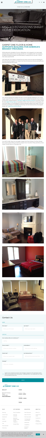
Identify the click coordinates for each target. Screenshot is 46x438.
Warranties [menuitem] (26, 422)
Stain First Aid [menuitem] (27, 414)
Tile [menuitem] (3, 423)
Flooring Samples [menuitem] (15, 415)
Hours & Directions (6, 396)
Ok (37, 434)
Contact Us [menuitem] (38, 418)
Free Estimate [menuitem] (5, 425)
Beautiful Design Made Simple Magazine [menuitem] (16, 420)
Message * (4, 361)
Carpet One (4, 20)
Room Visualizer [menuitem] (16, 412)
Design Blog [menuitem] (16, 424)
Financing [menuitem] (4, 427)
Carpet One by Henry (11, 101)
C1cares (15, 20)
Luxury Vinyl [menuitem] (4, 414)
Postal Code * (5, 353)
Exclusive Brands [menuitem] (26, 427)
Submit (23, 380)
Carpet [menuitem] (3, 419)
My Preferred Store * (28, 353)
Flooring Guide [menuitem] (27, 416)
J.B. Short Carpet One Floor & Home (26, 100)
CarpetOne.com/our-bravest (14, 106)
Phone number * (5, 345)
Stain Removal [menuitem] (27, 412)
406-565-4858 (27, 6)
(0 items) (43, 2)
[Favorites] (41, 2)
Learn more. (30, 435)
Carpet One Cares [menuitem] (38, 415)
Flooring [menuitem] (4, 412)
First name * (4, 325)
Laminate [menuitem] (4, 421)
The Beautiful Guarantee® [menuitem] (27, 420)
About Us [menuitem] (38, 412)
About (10, 20)
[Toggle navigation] (2, 2)
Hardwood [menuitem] (4, 416)
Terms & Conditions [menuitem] (38, 421)
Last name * (26, 325)
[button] (39, 2)
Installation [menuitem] (26, 424)
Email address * (27, 345)
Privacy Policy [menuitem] (39, 423)
